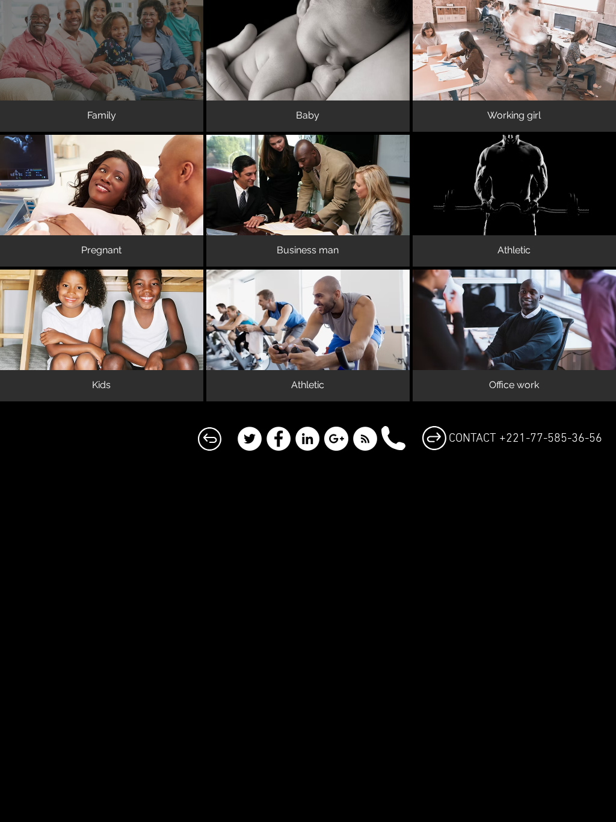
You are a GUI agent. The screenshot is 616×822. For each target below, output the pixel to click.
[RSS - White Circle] (365, 439)
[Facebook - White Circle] (278, 439)
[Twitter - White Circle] (250, 439)
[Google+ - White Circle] (336, 439)
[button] (101, 66)
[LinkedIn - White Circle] (307, 439)
